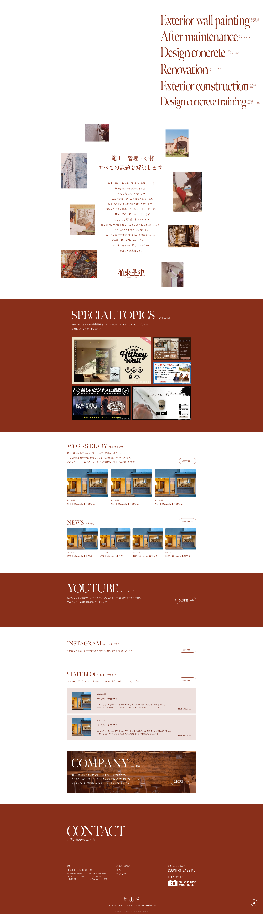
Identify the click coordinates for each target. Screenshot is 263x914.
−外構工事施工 (71, 879)
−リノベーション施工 (96, 876)
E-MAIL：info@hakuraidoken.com (141, 905)
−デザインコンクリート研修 (98, 879)
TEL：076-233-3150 (115, 905)
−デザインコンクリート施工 (76, 876)
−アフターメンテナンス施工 (98, 873)
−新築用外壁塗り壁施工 (74, 873)
